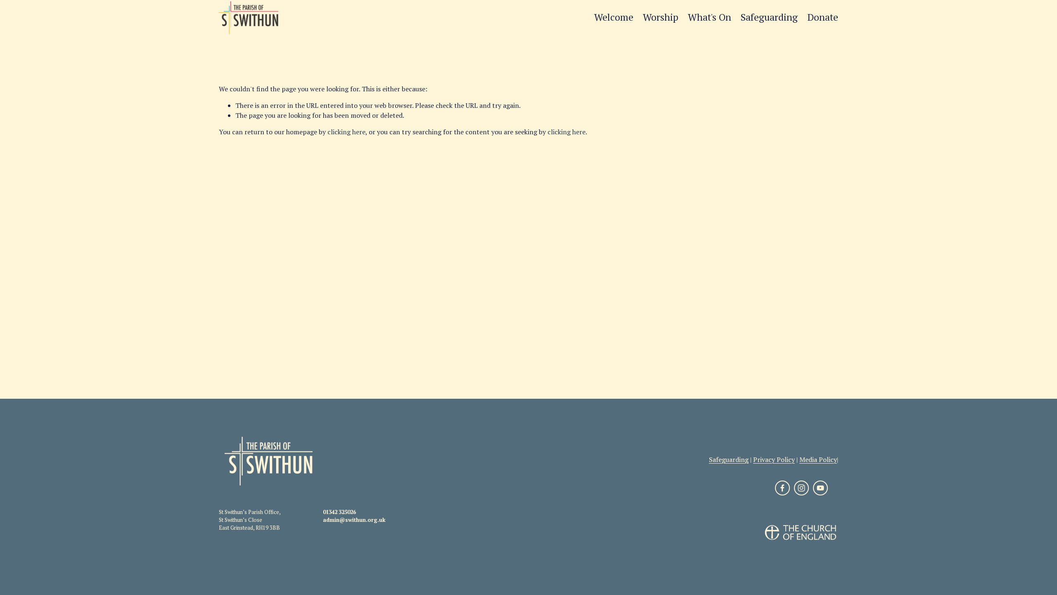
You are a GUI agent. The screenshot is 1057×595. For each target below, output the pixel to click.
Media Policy (818, 459)
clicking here (346, 131)
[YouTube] (820, 488)
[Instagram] (801, 488)
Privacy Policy (774, 459)
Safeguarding (769, 17)
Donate (822, 17)
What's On (709, 17)
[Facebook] (782, 488)
